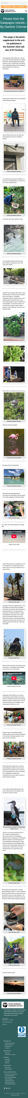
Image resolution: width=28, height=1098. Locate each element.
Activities (6, 1057)
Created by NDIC (15, 1095)
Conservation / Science (10, 1054)
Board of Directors (9, 1044)
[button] (26, 11)
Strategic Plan (8, 1046)
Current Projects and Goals (11, 1074)
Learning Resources (9, 1080)
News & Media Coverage (10, 1077)
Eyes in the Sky (8, 1069)
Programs (7, 1062)
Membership (8, 1067)
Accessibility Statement (10, 1083)
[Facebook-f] (4, 1088)
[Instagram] (9, 1088)
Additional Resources (10, 1082)
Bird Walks (7, 1059)
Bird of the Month (9, 1079)
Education (7, 1052)
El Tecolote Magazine (10, 1075)
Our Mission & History (10, 1043)
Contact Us (7, 1048)
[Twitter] (7, 1088)
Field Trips (7, 1061)
